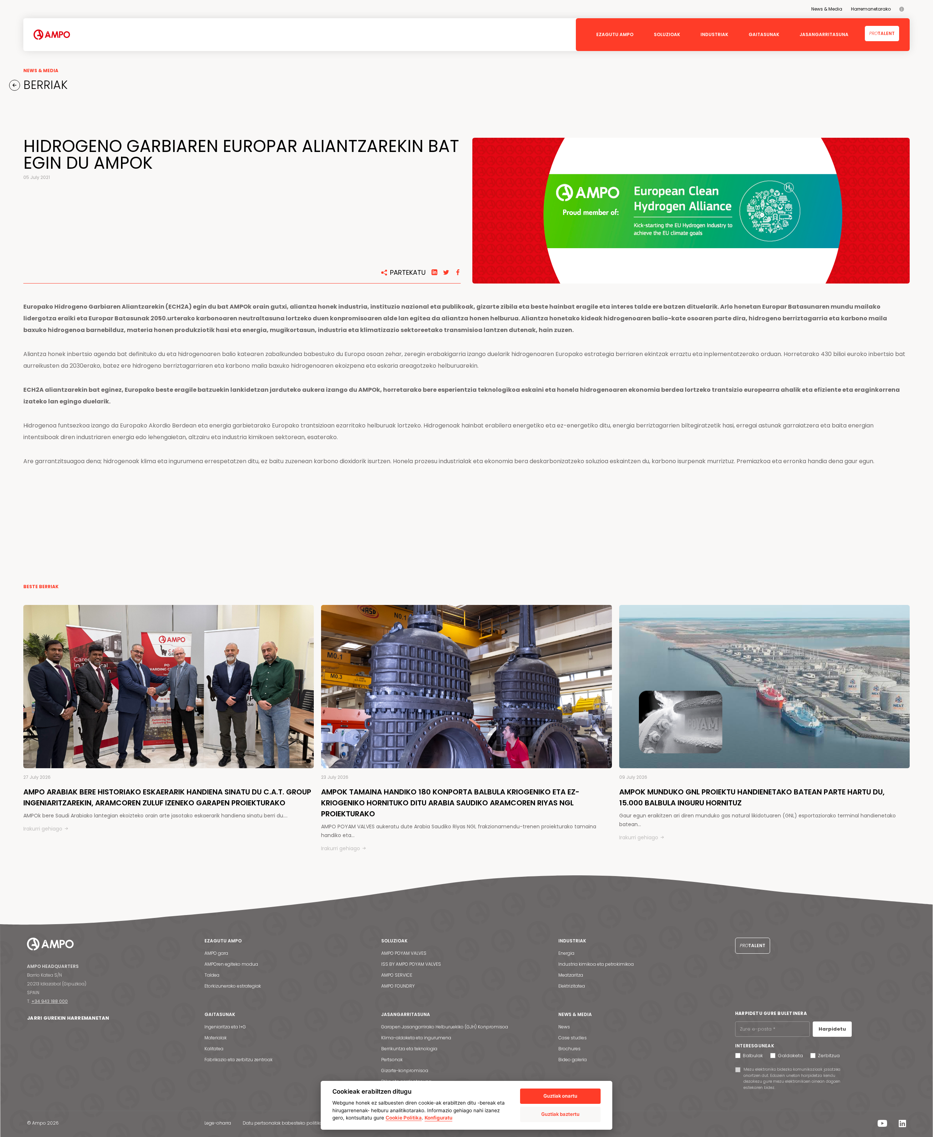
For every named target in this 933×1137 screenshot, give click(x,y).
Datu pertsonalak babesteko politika (283, 1123)
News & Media (826, 9)
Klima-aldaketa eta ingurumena (416, 1038)
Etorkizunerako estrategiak (232, 986)
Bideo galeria (572, 1059)
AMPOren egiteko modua (231, 964)
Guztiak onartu (560, 1096)
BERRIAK (44, 85)
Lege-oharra (217, 1123)
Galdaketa (790, 1055)
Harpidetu (832, 1028)
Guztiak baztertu (560, 1114)
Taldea (211, 975)
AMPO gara (216, 953)
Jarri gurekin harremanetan (68, 1018)
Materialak (215, 1038)
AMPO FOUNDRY (398, 986)
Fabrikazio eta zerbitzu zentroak (238, 1059)
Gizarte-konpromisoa (404, 1070)
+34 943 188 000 (49, 1001)
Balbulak (753, 1055)
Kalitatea (213, 1049)
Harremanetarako (871, 9)
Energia (566, 953)
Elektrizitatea (571, 986)
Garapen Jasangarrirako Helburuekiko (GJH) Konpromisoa (444, 1027)
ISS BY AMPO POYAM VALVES (411, 964)
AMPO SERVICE (396, 975)
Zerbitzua (829, 1055)
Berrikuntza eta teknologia (409, 1049)
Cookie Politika (404, 1118)
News (564, 1027)
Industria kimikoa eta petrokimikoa (596, 964)
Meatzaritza (570, 975)
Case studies (572, 1038)
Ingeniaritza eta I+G (225, 1027)
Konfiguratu (438, 1118)
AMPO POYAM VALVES (403, 953)
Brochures (569, 1049)
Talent (882, 33)
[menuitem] (901, 9)
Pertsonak (392, 1059)
